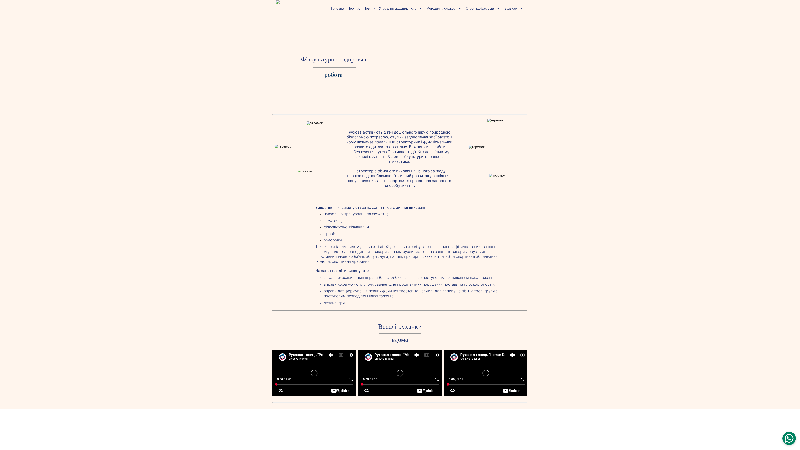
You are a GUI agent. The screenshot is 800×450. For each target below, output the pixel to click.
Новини (369, 8)
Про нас (354, 8)
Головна (337, 8)
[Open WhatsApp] (789, 438)
